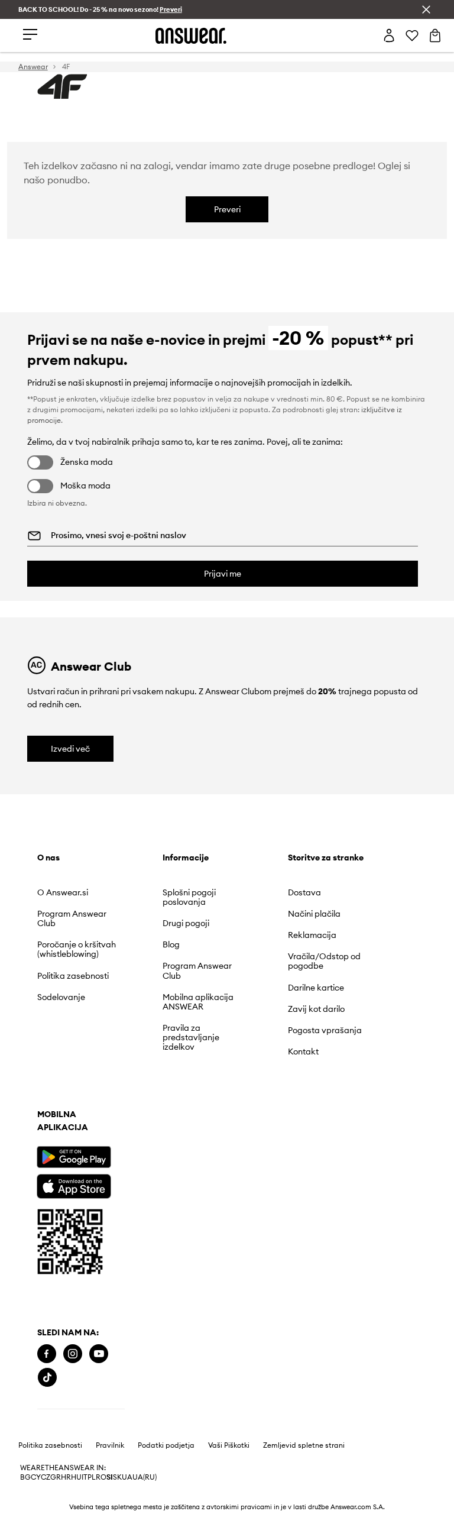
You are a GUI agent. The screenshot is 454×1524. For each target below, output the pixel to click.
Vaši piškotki (228, 1219)
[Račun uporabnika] (389, 35)
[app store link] (74, 1059)
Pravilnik (110, 1219)
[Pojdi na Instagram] (72, 1151)
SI (109, 1251)
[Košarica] (435, 35)
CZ (45, 1251)
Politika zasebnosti (50, 1219)
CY (36, 1251)
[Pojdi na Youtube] (98, 1151)
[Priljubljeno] (412, 35)
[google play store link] (74, 1031)
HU (76, 1251)
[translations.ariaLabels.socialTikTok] (125, 1152)
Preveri (227, 209)
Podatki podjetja (166, 1219)
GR (55, 1251)
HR (66, 1251)
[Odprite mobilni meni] (30, 35)
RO (101, 1251)
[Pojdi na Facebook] (46, 1151)
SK (117, 1251)
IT (84, 1251)
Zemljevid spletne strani (304, 1219)
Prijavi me (222, 573)
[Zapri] (426, 9)
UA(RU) (144, 1251)
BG (25, 1251)
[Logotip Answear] (190, 36)
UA (127, 1251)
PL (91, 1251)
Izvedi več (70, 748)
